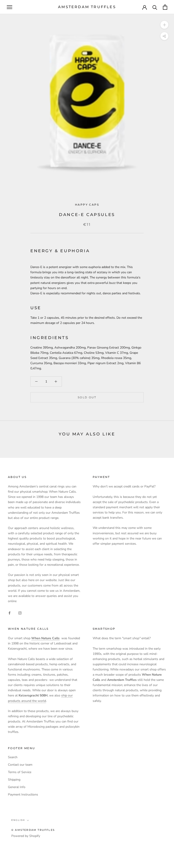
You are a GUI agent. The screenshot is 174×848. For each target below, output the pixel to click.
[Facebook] (9, 612)
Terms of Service (19, 772)
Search (12, 757)
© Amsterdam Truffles (33, 829)
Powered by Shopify (25, 836)
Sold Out (87, 397)
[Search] (154, 7)
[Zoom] (164, 25)
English (18, 820)
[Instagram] (20, 612)
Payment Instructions (23, 794)
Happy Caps (87, 204)
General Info (16, 787)
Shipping (14, 779)
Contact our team (20, 764)
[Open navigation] (9, 7)
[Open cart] (165, 7)
